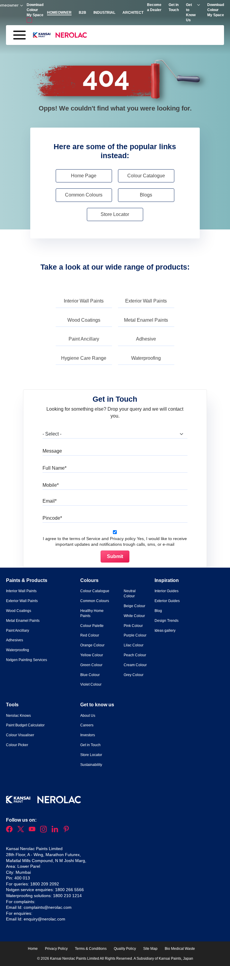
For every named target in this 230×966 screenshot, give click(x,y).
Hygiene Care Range (83, 358)
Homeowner (59, 12)
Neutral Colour (130, 593)
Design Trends (166, 621)
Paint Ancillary (84, 338)
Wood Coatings (83, 320)
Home (33, 949)
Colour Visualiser (20, 735)
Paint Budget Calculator (25, 725)
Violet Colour (91, 684)
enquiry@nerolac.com (44, 919)
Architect (132, 12)
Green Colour (91, 665)
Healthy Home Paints (92, 613)
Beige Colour (134, 606)
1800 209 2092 (44, 884)
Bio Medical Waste (180, 949)
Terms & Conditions (91, 949)
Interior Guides (166, 591)
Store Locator (115, 214)
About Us (87, 715)
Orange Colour (92, 645)
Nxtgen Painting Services (26, 660)
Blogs (146, 194)
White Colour (134, 616)
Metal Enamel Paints (146, 320)
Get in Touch (90, 745)
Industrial (104, 12)
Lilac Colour (133, 645)
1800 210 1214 (67, 895)
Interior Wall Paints (84, 300)
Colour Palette (92, 626)
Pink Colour (133, 626)
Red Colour (89, 635)
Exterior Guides (167, 601)
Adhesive (146, 338)
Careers (86, 725)
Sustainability (91, 765)
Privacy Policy (56, 949)
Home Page (83, 175)
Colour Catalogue (146, 175)
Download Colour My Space (215, 10)
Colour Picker (17, 745)
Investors (87, 735)
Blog (158, 611)
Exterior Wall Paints (146, 300)
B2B (82, 12)
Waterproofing (146, 358)
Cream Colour (135, 665)
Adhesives (14, 640)
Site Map (150, 949)
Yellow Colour (91, 655)
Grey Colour (133, 675)
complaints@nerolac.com (48, 907)
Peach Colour (135, 655)
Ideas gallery (165, 630)
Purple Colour (135, 635)
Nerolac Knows (18, 715)
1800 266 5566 (69, 889)
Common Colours (83, 194)
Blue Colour (90, 675)
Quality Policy (125, 949)
